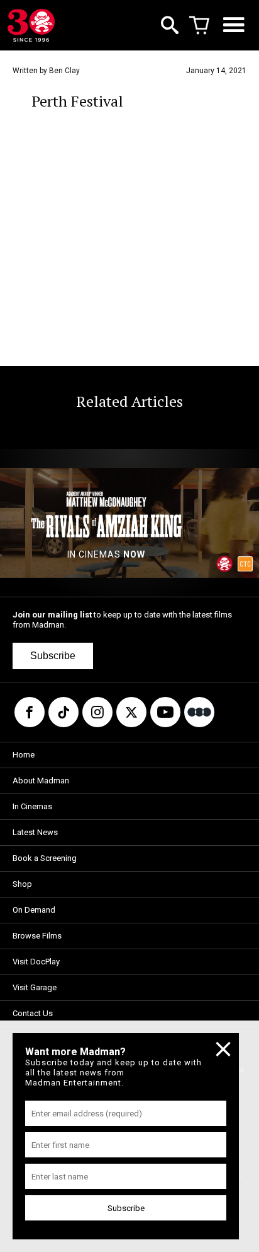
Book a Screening (45, 858)
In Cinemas (32, 806)
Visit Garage (35, 987)
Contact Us (33, 1013)
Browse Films (37, 935)
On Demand (34, 910)
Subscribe (52, 655)
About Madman (41, 780)
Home (24, 754)
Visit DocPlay (36, 961)
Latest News (35, 832)
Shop (22, 884)
